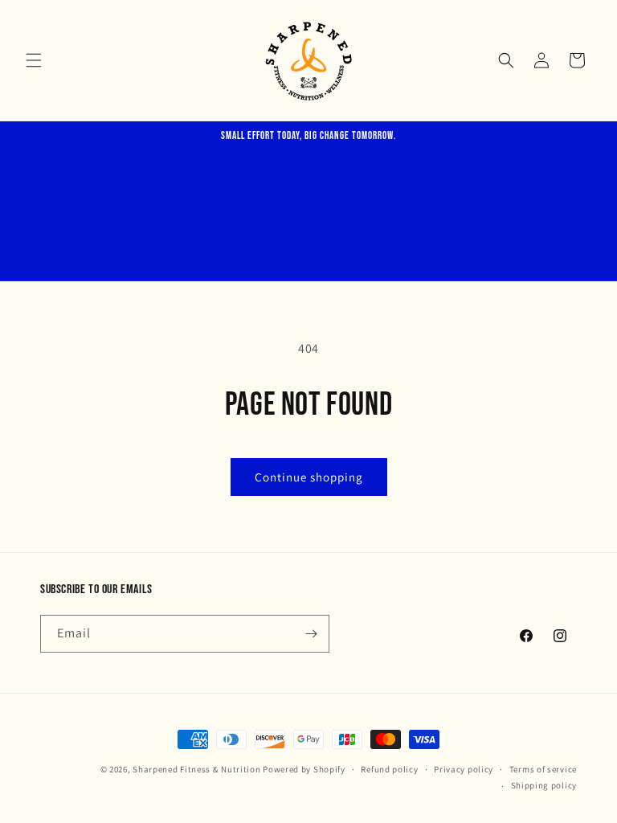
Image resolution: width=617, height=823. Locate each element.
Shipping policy (544, 785)
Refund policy (389, 769)
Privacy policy (463, 769)
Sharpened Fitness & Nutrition (196, 769)
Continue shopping (309, 477)
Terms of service (543, 769)
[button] (33, 60)
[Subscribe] (311, 634)
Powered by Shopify (304, 769)
